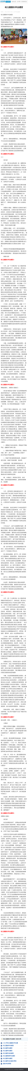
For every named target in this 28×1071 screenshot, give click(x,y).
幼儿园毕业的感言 (8, 1053)
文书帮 (18, 1)
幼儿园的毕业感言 (8, 1045)
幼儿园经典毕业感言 (9, 1056)
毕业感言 (8, 1)
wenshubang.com (16, 1069)
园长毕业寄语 (7, 1063)
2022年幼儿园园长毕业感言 (10, 1043)
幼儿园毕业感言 (7, 1048)
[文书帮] (3, 1)
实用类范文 (24, 1)
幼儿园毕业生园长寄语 (9, 1061)
